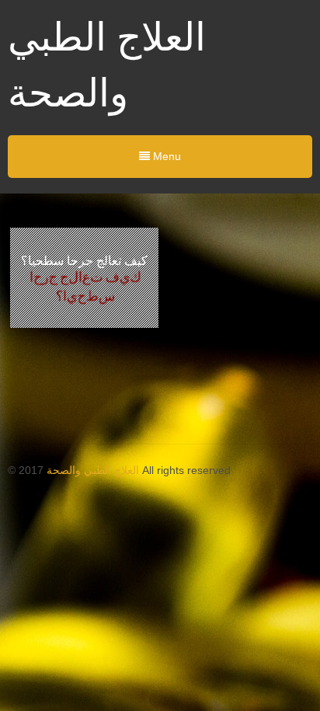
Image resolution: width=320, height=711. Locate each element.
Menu (165, 156)
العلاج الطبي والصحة (93, 470)
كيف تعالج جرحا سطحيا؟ (84, 260)
